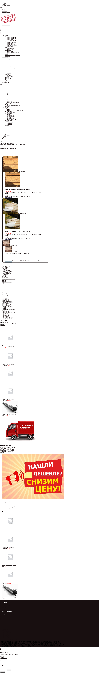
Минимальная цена (4, 322)
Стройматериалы (5, 82)
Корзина (4, 136)
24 (2, 153)
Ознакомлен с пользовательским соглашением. (11, 671)
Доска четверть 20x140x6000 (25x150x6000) (18, 231)
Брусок (6, 47)
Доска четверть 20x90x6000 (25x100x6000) (17, 253)
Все (3, 154)
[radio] (27, 194)
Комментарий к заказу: (5, 668)
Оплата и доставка (6, 5)
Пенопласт (4, 275)
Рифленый (9, 66)
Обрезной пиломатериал (7, 318)
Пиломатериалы (5, 35)
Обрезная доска (10, 43)
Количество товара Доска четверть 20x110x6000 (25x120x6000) (17, 196)
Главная (4, 137)
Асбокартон (4, 290)
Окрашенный (9, 75)
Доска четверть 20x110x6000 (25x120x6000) (18, 189)
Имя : (1, 663)
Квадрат (6, 79)
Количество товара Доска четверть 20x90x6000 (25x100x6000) (17, 260)
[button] (49, 7)
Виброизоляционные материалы (8, 285)
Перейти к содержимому (5, 0)
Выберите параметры (8, 197)
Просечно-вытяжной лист (12, 68)
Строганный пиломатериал (7, 317)
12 (2, 152)
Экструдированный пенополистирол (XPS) (6, 273)
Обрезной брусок (10, 49)
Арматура (6, 58)
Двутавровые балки (11, 61)
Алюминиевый (9, 63)
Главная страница (3, 144)
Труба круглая (9, 72)
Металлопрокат (5, 57)
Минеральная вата (6, 270)
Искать (1, 30)
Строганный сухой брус (11, 37)
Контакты (4, 3)
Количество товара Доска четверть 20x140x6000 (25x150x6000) (17, 238)
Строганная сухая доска (11, 42)
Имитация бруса (8, 53)
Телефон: (2, 665)
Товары (9, 144)
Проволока (7, 77)
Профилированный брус (11, 40)
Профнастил (7, 74)
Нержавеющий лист (10, 67)
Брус (5, 36)
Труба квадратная (10, 71)
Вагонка (4, 308)
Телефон (2, 657)
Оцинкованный (10, 76)
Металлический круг (8, 69)
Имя (1, 656)
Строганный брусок (10, 48)
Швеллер (6, 80)
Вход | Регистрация (6, 134)
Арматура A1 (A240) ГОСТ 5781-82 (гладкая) (15, 60)
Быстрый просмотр (22, 171)
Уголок (6, 81)
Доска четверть (8, 50)
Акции (3, 2)
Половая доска (7, 56)
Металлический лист (8, 62)
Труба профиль (9, 73)
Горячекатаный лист (10, 64)
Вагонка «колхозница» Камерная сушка (12, 55)
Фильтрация (3, 325)
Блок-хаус (6, 54)
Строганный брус (10, 39)
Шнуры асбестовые (6, 293)
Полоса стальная (8, 78)
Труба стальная (7, 70)
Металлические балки (9, 111)
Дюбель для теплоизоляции (7, 287)
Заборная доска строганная (12, 45)
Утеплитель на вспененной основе (9, 278)
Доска (6, 41)
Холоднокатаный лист (11, 65)
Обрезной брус (5, 298)
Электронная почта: (4, 664)
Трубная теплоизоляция (6, 282)
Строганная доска (10, 46)
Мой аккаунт (4, 4)
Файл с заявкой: (3, 669)
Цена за (6, 193)
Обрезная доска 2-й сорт (11, 44)
